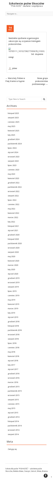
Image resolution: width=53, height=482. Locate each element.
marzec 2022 (13, 217)
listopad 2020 (13, 239)
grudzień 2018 (13, 321)
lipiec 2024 (12, 148)
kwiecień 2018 (13, 356)
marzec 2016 (13, 382)
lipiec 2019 (12, 291)
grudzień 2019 (13, 278)
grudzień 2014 (13, 417)
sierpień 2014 (13, 434)
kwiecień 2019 (13, 304)
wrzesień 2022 (13, 191)
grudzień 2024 (13, 139)
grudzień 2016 (13, 374)
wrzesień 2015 (13, 395)
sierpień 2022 (13, 196)
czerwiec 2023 (13, 170)
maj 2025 (11, 126)
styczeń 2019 (13, 317)
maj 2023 (11, 174)
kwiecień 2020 (13, 261)
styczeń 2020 (13, 274)
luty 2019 (11, 313)
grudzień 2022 (13, 183)
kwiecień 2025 (13, 131)
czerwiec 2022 (13, 204)
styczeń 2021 (13, 230)
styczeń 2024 (13, 152)
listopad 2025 (13, 113)
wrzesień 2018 (13, 335)
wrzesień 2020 (13, 248)
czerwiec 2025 (13, 122)
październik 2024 (15, 144)
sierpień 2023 (13, 161)
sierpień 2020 (13, 252)
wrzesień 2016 (13, 378)
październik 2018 (15, 330)
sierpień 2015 (13, 400)
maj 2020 (11, 256)
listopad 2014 (13, 421)
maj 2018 (11, 352)
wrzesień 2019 (13, 282)
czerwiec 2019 (13, 295)
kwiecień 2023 (13, 178)
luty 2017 (11, 365)
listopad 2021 (13, 226)
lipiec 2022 (12, 200)
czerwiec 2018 (13, 348)
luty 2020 (11, 269)
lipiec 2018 (12, 343)
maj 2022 (11, 209)
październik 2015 (15, 391)
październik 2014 (15, 426)
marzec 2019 (13, 308)
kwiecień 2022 (13, 213)
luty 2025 (11, 135)
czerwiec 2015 (13, 404)
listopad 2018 (13, 326)
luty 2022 (11, 222)
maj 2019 (11, 300)
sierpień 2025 (13, 118)
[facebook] (46, 476)
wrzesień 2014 (13, 430)
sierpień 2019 (13, 287)
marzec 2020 (13, 265)
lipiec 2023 (12, 165)
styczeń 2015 (13, 413)
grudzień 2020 (13, 235)
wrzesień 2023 (13, 157)
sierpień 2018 (13, 339)
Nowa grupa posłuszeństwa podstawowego (40, 81)
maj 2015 (11, 408)
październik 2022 (15, 187)
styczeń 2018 (13, 361)
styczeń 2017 (13, 369)
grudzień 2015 (13, 387)
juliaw (14, 68)
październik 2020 (15, 243)
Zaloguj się (12, 449)
